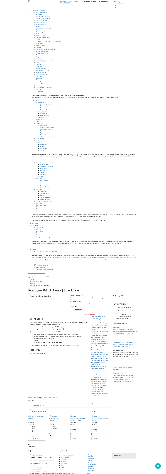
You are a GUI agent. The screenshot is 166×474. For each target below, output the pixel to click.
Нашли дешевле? (75, 302)
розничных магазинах (72, 345)
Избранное (116, 7)
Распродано (75, 306)
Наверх (87, 473)
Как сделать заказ (93, 455)
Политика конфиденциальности (65, 473)
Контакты (91, 457)
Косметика (64, 459)
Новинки (63, 454)
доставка (63, 1)
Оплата (90, 460)
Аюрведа (64, 461)
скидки (76, 1)
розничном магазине (114, 243)
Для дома (64, 463)
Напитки (73, 300)
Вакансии (91, 462)
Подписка (91, 470)
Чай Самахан (53, 418)
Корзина (116, 3)
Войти (116, 1)
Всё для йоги (65, 458)
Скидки (90, 466)
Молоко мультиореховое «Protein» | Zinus (78, 419)
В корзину (32, 446)
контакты (69, 1)
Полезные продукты (67, 456)
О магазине (92, 464)
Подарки (63, 467)
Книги (62, 465)
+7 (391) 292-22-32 (64, 3)
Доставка (91, 458)
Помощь (91, 468)
